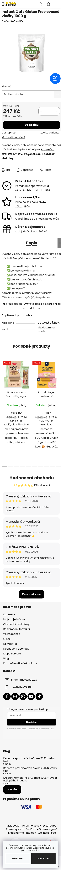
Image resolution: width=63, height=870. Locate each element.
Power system (15, 829)
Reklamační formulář (16, 629)
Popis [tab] (31, 243)
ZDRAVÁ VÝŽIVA (49, 323)
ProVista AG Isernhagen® (41, 829)
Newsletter (10, 644)
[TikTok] (39, 696)
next (59, 384)
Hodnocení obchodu (31, 478)
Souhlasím (43, 858)
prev (3, 384)
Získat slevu (31, 722)
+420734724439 (21, 687)
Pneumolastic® (31, 826)
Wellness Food (47, 833)
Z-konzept (49, 826)
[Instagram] (15, 696)
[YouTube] (31, 696)
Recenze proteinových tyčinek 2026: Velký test (30, 769)
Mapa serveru (12, 653)
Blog (6, 658)
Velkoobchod (11, 634)
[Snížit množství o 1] (41, 111)
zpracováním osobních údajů (41, 729)
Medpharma (16, 833)
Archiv (12, 789)
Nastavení (17, 858)
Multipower (13, 826)
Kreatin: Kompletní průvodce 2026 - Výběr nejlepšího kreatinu (30, 779)
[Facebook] (7, 696)
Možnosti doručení (13, 137)
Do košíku (31, 125)
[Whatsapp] (23, 696)
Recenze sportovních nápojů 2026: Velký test (29, 760)
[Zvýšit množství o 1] (57, 111)
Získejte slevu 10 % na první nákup (27, 709)
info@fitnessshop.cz (24, 680)
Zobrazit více (31, 594)
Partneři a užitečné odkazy (20, 663)
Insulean (31, 833)
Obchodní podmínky (16, 624)
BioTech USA (17, 21)
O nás (6, 639)
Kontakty (9, 614)
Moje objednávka (14, 619)
